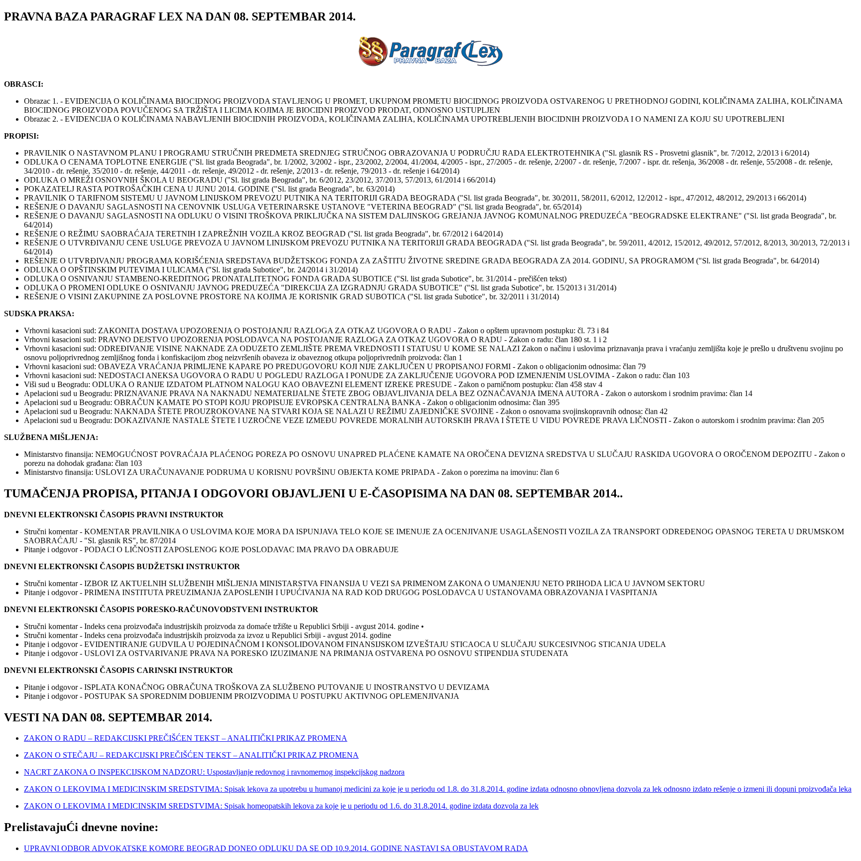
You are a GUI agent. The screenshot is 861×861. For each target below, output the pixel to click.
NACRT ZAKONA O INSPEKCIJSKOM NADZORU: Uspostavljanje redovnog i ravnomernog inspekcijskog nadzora (214, 772)
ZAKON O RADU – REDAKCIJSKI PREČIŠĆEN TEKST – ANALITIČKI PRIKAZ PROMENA (185, 738)
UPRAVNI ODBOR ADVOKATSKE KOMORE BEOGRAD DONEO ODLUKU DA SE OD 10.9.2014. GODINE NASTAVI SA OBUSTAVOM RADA (276, 848)
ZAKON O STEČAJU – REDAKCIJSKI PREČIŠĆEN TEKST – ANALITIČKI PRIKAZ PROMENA (191, 755)
